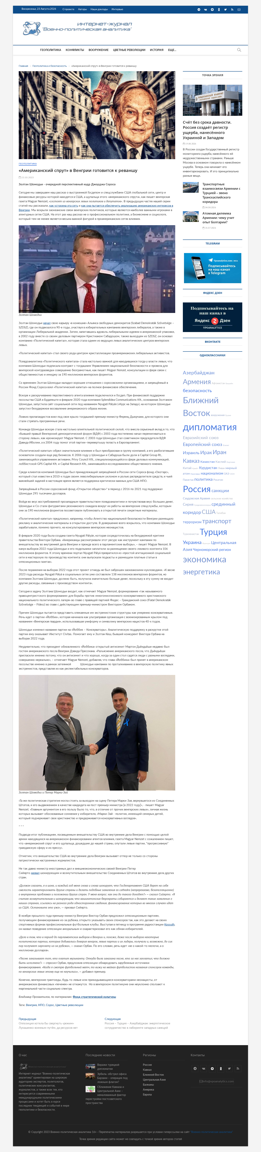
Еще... (172, 50)
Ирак (206, 452)
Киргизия (231, 462)
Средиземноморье (202, 505)
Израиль (191, 453)
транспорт (216, 521)
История (156, 50)
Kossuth (169, 924)
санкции (220, 491)
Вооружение (99, 50)
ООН (232, 474)
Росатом (218, 480)
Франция (206, 543)
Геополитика (50, 50)
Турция (213, 532)
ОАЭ (226, 474)
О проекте (68, 9)
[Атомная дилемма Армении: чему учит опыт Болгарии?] (191, 216)
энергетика (201, 572)
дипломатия (210, 427)
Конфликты (75, 50)
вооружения (218, 415)
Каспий (221, 461)
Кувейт (195, 468)
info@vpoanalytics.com (218, 1081)
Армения (197, 382)
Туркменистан (191, 534)
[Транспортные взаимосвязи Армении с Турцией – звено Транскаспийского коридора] (191, 187)
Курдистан (208, 468)
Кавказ (191, 461)
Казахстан (207, 461)
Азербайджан (199, 372)
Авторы (82, 9)
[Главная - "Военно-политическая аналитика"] (78, 21)
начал (47, 323)
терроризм (192, 522)
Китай (187, 468)
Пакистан (188, 480)
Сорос (50, 1005)
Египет (226, 445)
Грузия (228, 415)
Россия (197, 489)
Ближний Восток (153, 1075)
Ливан (221, 468)
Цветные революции (129, 50)
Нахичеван (195, 474)
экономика (204, 559)
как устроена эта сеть (63, 205)
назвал (35, 873)
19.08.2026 (190, 144)
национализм (212, 473)
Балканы (148, 1084)
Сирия (188, 504)
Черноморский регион (212, 550)
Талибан (221, 513)
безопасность (197, 391)
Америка (148, 1089)
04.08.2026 (210, 207)
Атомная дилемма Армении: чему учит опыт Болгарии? (218, 217)
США (209, 512)
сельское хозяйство (222, 498)
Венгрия (31, 1005)
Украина (192, 542)
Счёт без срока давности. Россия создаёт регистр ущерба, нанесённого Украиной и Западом (207, 130)
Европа (147, 1094)
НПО (41, 1005)
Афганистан (218, 383)
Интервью (117, 9)
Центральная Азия (154, 1080)
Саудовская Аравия (196, 498)
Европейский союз (202, 444)
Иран (219, 452)
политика (203, 479)
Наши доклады (99, 9)
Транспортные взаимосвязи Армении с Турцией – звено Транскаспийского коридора (221, 193)
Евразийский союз (201, 438)
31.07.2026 (210, 228)
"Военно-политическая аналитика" (211, 1132)
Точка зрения (212, 75)
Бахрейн (229, 384)
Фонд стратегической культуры (94, 997)
